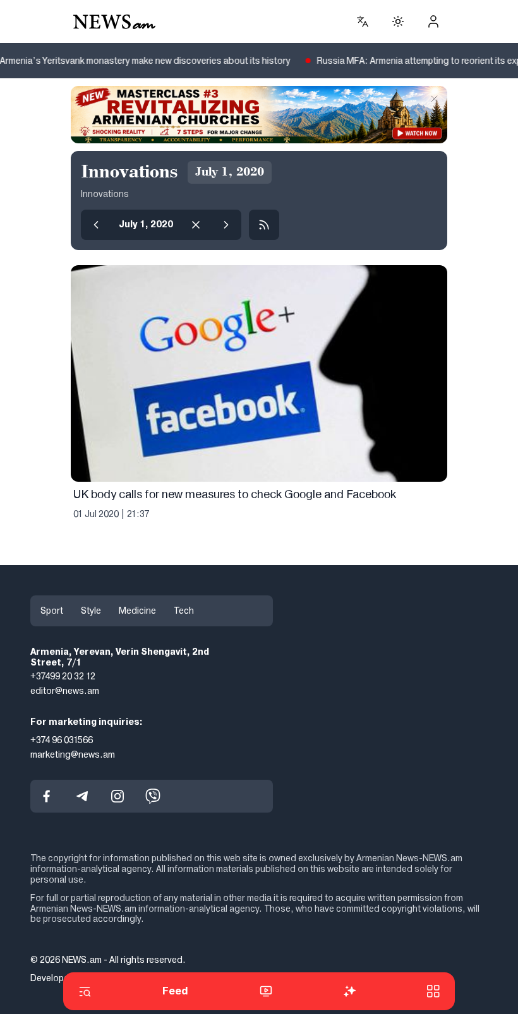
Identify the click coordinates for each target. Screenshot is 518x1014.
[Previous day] (96, 225)
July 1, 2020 (146, 224)
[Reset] (196, 225)
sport (51, 610)
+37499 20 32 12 (62, 677)
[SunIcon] (398, 21)
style (91, 610)
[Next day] (226, 225)
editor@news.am (64, 691)
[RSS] (264, 225)
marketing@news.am (72, 754)
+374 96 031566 (61, 740)
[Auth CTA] (433, 21)
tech (184, 610)
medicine (137, 610)
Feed (175, 991)
